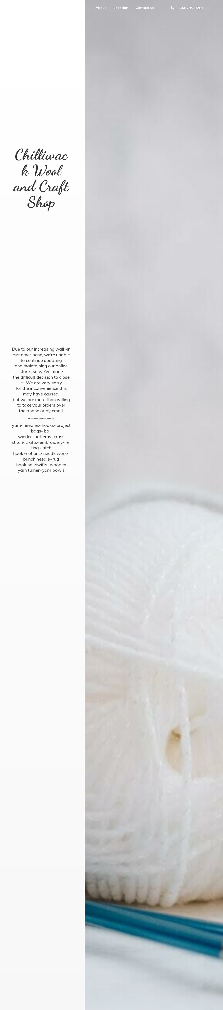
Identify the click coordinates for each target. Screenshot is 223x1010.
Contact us (145, 7)
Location (120, 7)
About (101, 7)
